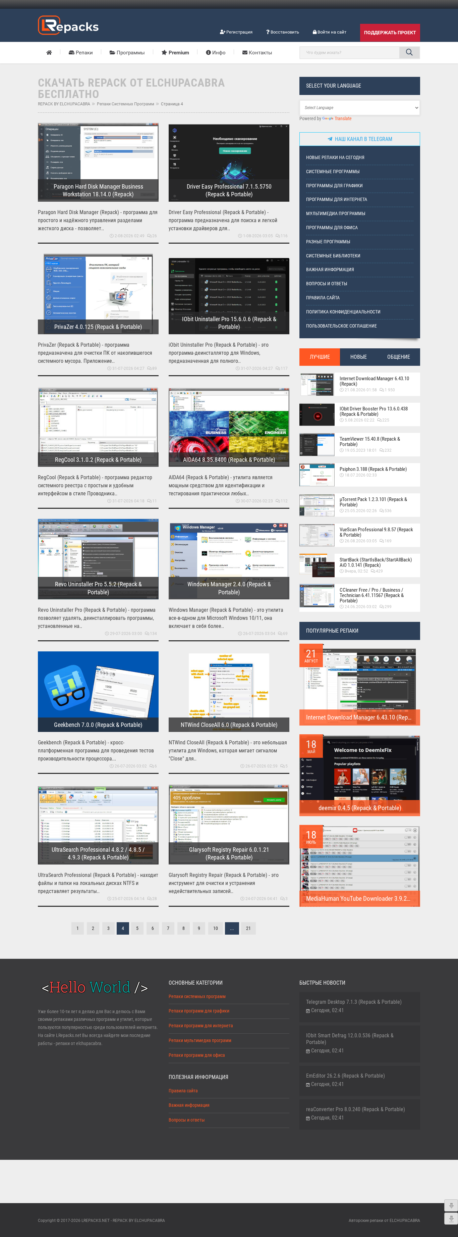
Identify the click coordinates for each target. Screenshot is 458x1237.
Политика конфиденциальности (343, 312)
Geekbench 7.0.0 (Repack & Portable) (98, 724)
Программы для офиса (332, 228)
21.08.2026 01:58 (361, 390)
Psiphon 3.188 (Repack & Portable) (373, 469)
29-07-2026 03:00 (126, 633)
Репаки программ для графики (199, 1011)
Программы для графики (334, 186)
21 (248, 928)
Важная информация (330, 270)
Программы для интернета (336, 199)
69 (285, 633)
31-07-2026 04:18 (128, 501)
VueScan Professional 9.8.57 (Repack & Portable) (376, 532)
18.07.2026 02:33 (361, 475)
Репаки (83, 53)
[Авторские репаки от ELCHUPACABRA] (68, 24)
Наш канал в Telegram (362, 139)
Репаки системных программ (125, 104)
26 (154, 236)
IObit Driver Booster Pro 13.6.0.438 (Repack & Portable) (374, 411)
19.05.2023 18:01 (361, 450)
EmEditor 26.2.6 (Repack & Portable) (345, 1076)
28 (154, 898)
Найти (409, 52)
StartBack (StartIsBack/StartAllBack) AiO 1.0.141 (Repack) (376, 562)
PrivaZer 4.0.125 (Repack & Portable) (98, 326)
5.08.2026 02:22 (360, 420)
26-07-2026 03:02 (131, 766)
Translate (343, 118)
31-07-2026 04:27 (128, 368)
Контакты (259, 53)
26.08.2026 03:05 (361, 541)
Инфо (218, 53)
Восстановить (284, 32)
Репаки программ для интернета (201, 1026)
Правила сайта (323, 298)
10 (215, 928)
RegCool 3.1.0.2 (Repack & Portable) (98, 459)
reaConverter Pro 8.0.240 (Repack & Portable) (355, 1109)
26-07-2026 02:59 (261, 766)
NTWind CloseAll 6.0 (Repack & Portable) (229, 724)
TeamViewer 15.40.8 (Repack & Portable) (370, 441)
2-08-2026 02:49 (130, 236)
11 (154, 501)
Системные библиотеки (333, 256)
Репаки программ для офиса (197, 1055)
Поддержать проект (390, 32)
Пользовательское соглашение (341, 326)
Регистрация (238, 32)
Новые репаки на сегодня (335, 157)
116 (284, 236)
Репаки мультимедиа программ (200, 1040)
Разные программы (328, 242)
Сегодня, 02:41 (327, 1010)
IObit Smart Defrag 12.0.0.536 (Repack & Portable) (350, 1038)
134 (153, 633)
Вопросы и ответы (326, 284)
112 (284, 501)
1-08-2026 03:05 (258, 236)
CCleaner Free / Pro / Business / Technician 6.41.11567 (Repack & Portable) (372, 595)
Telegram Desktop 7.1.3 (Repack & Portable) (354, 1002)
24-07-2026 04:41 (261, 898)
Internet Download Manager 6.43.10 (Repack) (374, 381)
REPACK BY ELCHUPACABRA (64, 104)
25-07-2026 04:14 (128, 898)
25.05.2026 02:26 (361, 510)
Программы (130, 53)
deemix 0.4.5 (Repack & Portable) (360, 808)
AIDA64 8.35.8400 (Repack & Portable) (229, 459)
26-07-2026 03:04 (259, 633)
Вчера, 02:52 (356, 571)
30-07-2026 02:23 (257, 501)
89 (154, 368)
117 (284, 368)
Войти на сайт (331, 32)
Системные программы (333, 172)
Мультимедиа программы (335, 213)
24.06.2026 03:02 (361, 606)
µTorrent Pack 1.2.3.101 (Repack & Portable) (373, 502)
